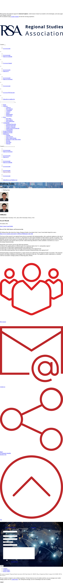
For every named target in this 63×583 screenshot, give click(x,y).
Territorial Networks (11, 124)
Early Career (3, 226)
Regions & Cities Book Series (13, 139)
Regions (8, 140)
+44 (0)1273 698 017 (10, 527)
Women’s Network (10, 127)
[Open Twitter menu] (6, 146)
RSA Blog (8, 118)
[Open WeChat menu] (12, 146)
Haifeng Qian (6, 190)
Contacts (8, 111)
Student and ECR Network (12, 128)
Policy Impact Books (11, 138)
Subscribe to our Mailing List (10, 180)
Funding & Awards (7, 132)
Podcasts (8, 143)
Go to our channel (7, 63)
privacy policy (14, 561)
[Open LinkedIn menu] (0, 51)
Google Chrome (15, 16)
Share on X (6, 71)
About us (5, 106)
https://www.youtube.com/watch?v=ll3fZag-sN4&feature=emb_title (16, 233)
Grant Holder (9, 226)
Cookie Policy (6, 570)
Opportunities (9, 129)
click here (33, 527)
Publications (6, 134)
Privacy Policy (6, 571)
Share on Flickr (7, 172)
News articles (9, 120)
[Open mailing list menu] (0, 95)
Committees (9, 110)
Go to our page (6, 48)
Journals (8, 135)
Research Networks (11, 125)
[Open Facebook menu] (0, 74)
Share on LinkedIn (7, 56)
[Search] (15, 102)
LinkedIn (8, 453)
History (8, 113)
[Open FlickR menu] (11, 146)
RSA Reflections (10, 121)
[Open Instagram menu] (0, 82)
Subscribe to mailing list (9, 99)
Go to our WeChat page (9, 92)
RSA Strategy (9, 109)
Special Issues (9, 136)
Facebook (3, 453)
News (4, 117)
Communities (6, 122)
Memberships (9, 114)
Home (4, 104)
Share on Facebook (7, 79)
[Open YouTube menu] (0, 59)
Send (2, 565)
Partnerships (9, 115)
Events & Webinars (7, 131)
